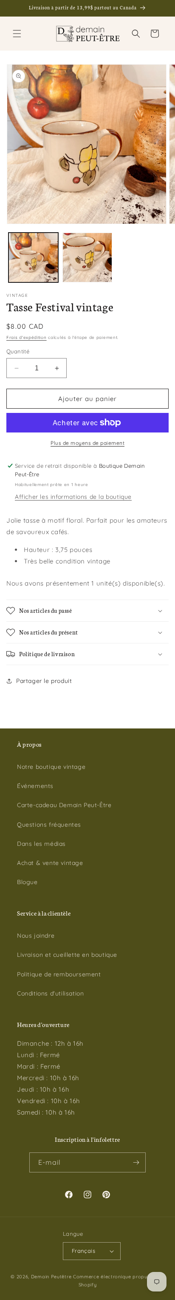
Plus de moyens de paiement (87, 443)
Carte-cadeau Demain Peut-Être (64, 805)
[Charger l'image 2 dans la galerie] (87, 257)
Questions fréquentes (49, 824)
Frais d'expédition (26, 337)
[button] (17, 33)
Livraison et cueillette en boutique (67, 955)
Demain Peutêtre (51, 1277)
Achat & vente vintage (50, 863)
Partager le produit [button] (44, 681)
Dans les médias (41, 844)
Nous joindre (35, 935)
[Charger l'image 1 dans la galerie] (33, 257)
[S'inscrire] (136, 1162)
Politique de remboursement (59, 974)
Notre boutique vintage (51, 767)
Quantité (17, 351)
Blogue (27, 882)
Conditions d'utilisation (50, 993)
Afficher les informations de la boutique (73, 497)
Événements (35, 786)
